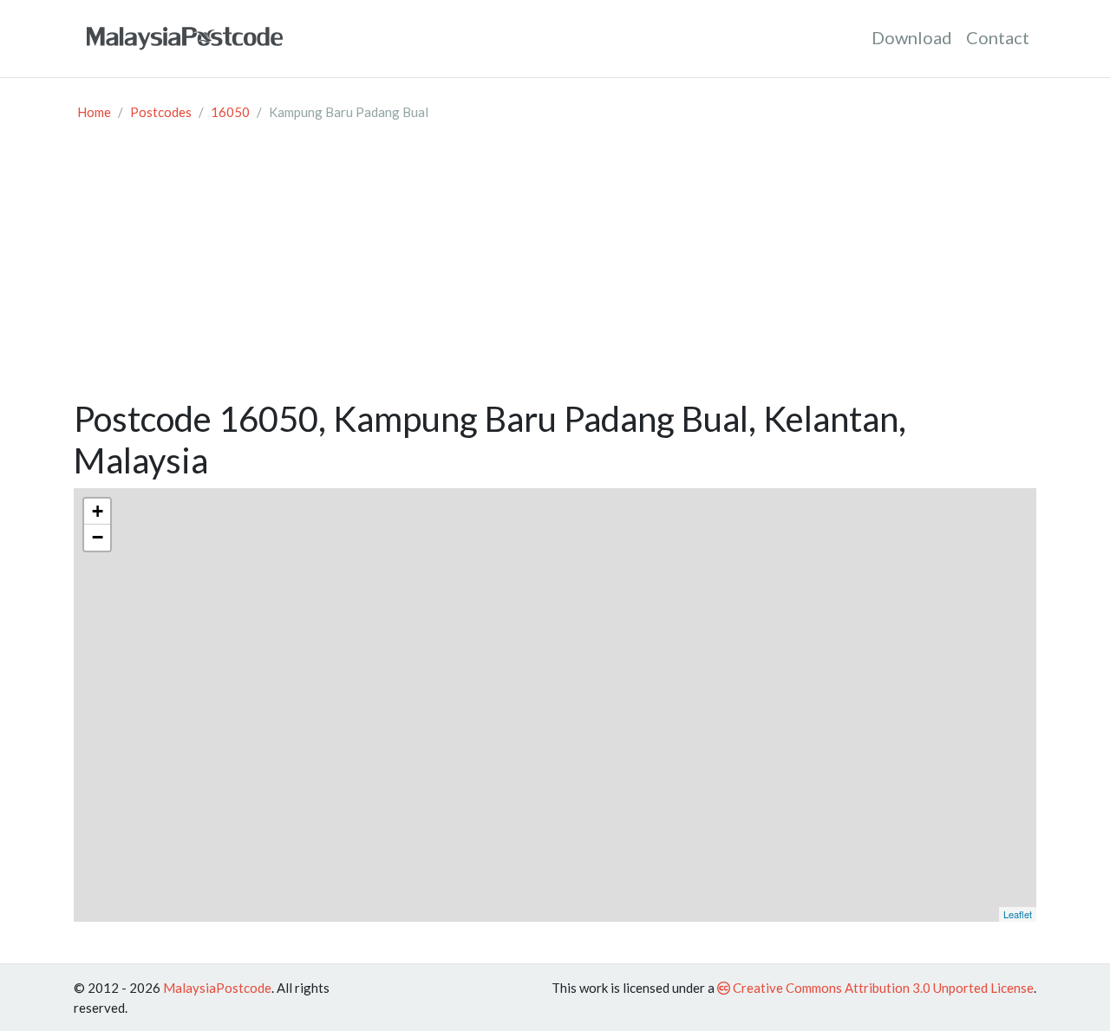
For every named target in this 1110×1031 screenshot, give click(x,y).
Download (912, 37)
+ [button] (97, 511)
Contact (997, 37)
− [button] (97, 537)
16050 (230, 112)
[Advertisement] (555, 268)
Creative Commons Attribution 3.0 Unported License (882, 987)
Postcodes (161, 112)
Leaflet (1017, 914)
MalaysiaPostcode (217, 987)
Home (94, 112)
